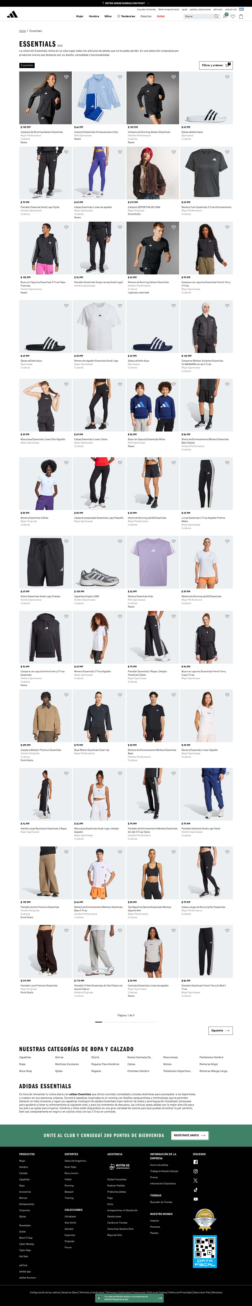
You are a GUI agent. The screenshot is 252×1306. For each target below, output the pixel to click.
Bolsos (167, 1064)
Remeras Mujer (209, 1064)
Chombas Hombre (138, 1071)
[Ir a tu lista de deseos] (233, 16)
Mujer (79, 16)
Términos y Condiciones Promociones (125, 1292)
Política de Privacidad (180, 1292)
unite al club (231, 10)
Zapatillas (25, 1057)
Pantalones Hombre (211, 1057)
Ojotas (59, 1071)
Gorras (59, 1057)
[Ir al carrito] (241, 16)
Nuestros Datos (70, 1292)
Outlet (161, 16)
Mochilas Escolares (67, 1064)
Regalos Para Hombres (105, 1064)
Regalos (96, 1071)
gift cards (218, 10)
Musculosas (170, 1057)
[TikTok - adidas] (213, 1190)
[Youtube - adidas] (213, 1199)
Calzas (131, 1064)
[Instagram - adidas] (213, 1171)
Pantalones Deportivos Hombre (176, 1071)
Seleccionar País (202, 1292)
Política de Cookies (157, 1292)
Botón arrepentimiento (169, 10)
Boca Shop (25, 1071)
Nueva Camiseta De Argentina (139, 1058)
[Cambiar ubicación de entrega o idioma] (241, 9)
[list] (109, 65)
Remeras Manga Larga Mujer (213, 1071)
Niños (108, 16)
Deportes (146, 16)
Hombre (94, 16)
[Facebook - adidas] (213, 1162)
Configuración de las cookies (45, 1292)
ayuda (184, 10)
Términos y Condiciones (91, 1292)
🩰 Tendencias (126, 16)
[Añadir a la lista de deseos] (66, 77)
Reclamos (217, 1292)
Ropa (22, 1064)
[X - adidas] (213, 1181)
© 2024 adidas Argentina (126, 1301)
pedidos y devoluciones (200, 10)
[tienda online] (12, 15)
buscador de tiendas (146, 10)
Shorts (95, 1057)
